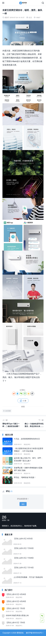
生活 (30, 17)
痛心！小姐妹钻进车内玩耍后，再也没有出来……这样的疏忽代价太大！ (34, 423)
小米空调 (8, 411)
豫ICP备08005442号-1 (34, 632)
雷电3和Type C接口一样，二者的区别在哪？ (11, 423)
